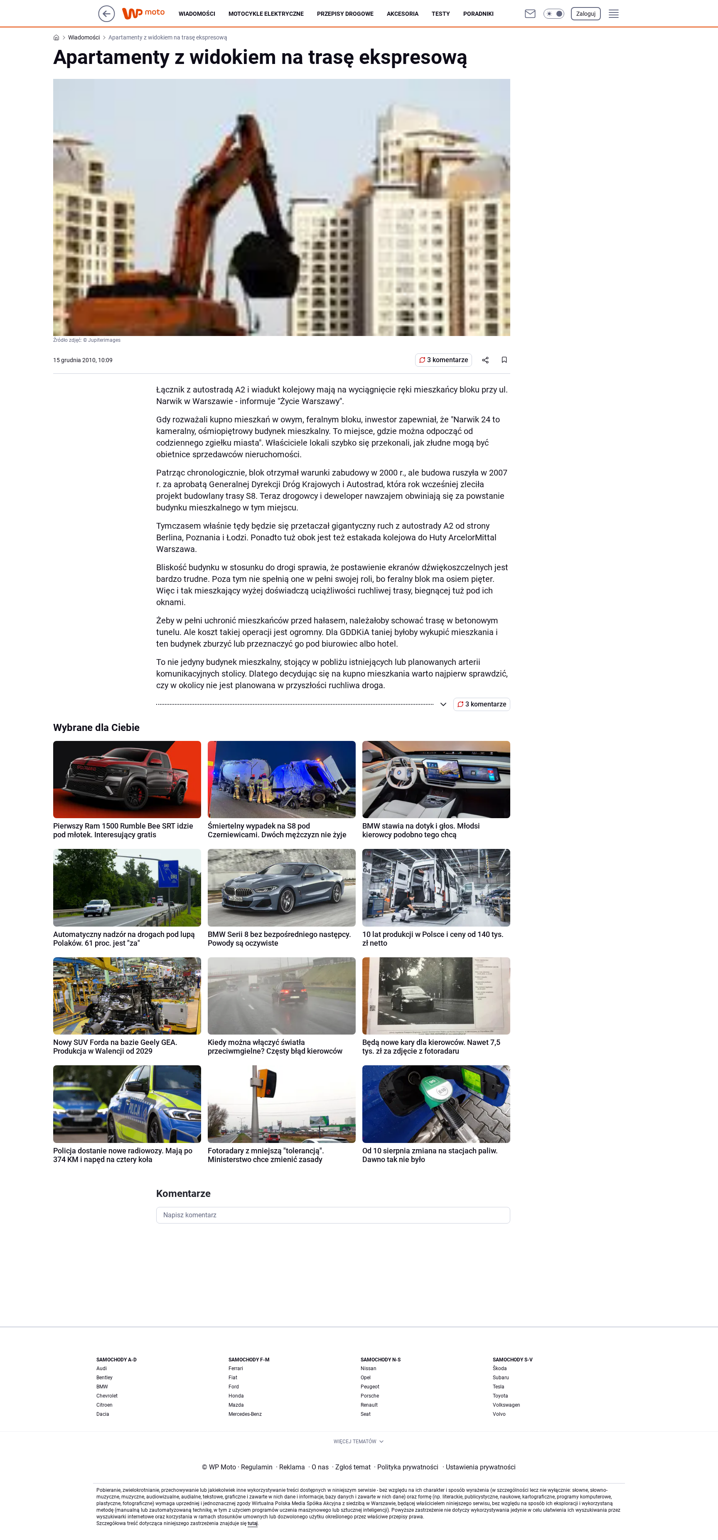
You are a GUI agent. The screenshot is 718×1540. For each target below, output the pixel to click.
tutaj (253, 1523)
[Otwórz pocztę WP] (530, 13)
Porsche (370, 1396)
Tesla (498, 1387)
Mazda (236, 1405)
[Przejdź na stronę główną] (106, 20)
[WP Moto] (150, 13)
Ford (234, 1387)
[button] (553, 14)
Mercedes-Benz (245, 1414)
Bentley (104, 1378)
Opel (366, 1378)
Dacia (102, 1414)
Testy (441, 13)
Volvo (499, 1414)
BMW (102, 1387)
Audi (101, 1368)
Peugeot (370, 1387)
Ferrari (236, 1368)
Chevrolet (107, 1396)
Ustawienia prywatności (479, 1467)
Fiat (233, 1378)
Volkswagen (506, 1405)
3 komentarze (447, 360)
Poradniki (478, 13)
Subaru (501, 1378)
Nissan (368, 1368)
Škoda (500, 1368)
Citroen (104, 1405)
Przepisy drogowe (345, 13)
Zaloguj (585, 13)
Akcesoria (402, 13)
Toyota (500, 1396)
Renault (369, 1405)
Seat (366, 1414)
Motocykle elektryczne (266, 13)
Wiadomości (197, 13)
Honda (236, 1396)
